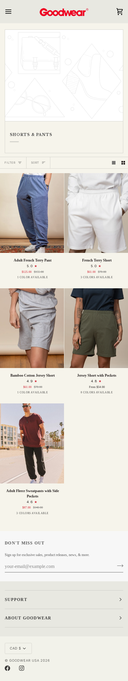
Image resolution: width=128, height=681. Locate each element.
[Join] (118, 566)
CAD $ (15, 648)
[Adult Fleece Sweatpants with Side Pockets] (32, 443)
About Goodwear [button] (28, 618)
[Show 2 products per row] (123, 162)
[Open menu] (14, 11)
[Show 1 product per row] (113, 162)
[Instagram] (21, 668)
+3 (120, 394)
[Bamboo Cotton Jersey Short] (32, 328)
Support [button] (16, 599)
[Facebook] (7, 668)
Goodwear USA (24, 660)
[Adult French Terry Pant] (32, 213)
